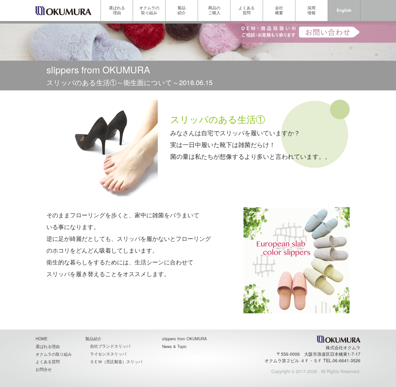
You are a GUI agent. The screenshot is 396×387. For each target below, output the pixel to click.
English (344, 10)
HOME (42, 338)
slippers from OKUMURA (184, 338)
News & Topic (174, 346)
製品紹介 (182, 10)
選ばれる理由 (117, 10)
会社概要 (279, 10)
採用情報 (312, 10)
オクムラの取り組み (149, 10)
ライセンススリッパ (108, 354)
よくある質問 (247, 10)
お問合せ (44, 369)
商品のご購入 (214, 10)
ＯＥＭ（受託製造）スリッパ (116, 361)
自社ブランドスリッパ (110, 346)
